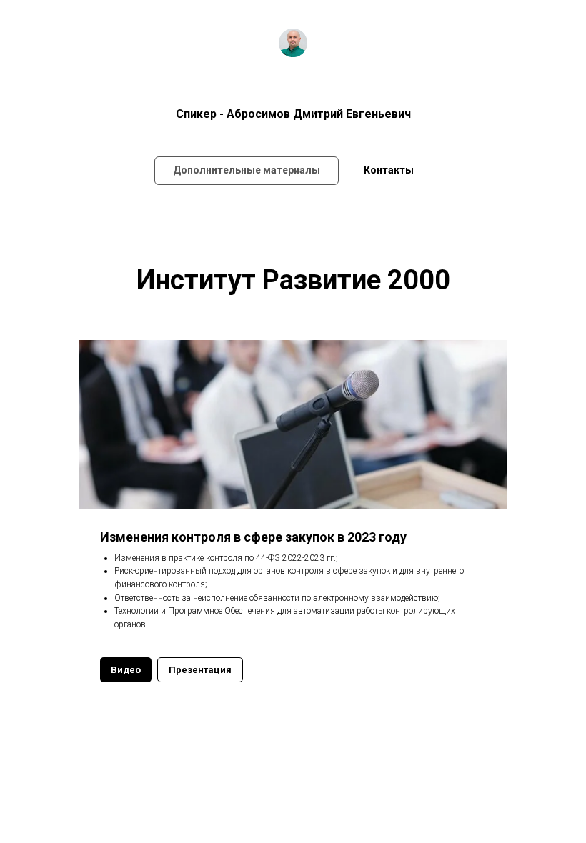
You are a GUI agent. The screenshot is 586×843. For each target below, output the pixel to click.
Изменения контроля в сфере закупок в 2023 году (253, 536)
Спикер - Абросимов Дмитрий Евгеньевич (293, 114)
